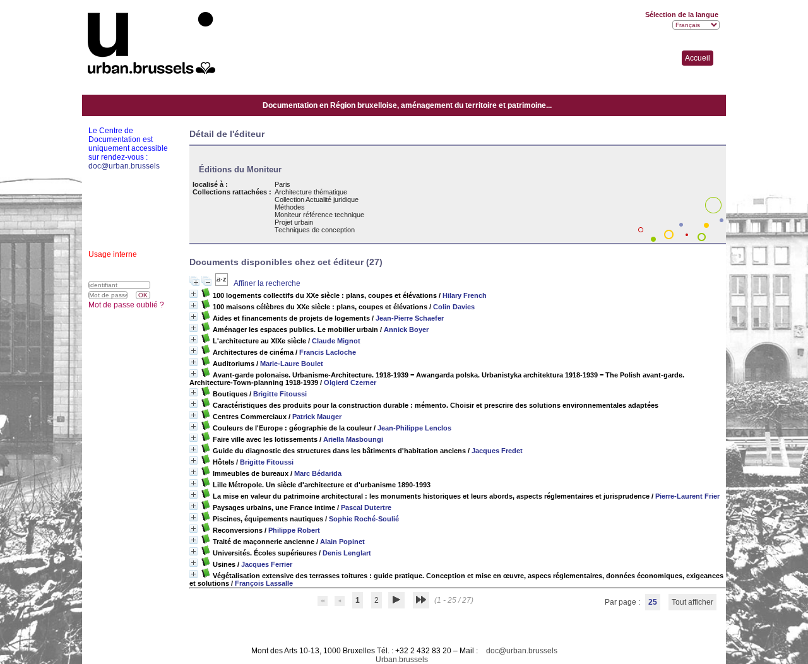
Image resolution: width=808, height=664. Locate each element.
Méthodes (290, 207)
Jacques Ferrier (266, 564)
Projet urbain (294, 222)
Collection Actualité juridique (317, 199)
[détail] (193, 294)
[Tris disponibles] (222, 283)
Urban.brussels (402, 659)
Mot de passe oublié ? (126, 304)
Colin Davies (454, 307)
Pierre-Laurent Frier (687, 496)
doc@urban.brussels (521, 650)
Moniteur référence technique (319, 214)
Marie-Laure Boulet (291, 363)
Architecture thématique (311, 192)
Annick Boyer (406, 329)
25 (652, 602)
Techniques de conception (315, 230)
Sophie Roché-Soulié (364, 519)
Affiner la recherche (267, 283)
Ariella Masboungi (353, 439)
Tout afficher (692, 602)
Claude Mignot (336, 341)
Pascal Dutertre (366, 507)
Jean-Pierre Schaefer (410, 318)
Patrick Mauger (317, 416)
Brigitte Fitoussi (280, 394)
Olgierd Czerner (350, 382)
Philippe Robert (294, 530)
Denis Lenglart (347, 553)
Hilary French (465, 295)
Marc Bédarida (318, 473)
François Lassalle (264, 583)
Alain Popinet (342, 541)
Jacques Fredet (497, 450)
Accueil (697, 58)
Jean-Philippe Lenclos (414, 428)
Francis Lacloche (327, 352)
